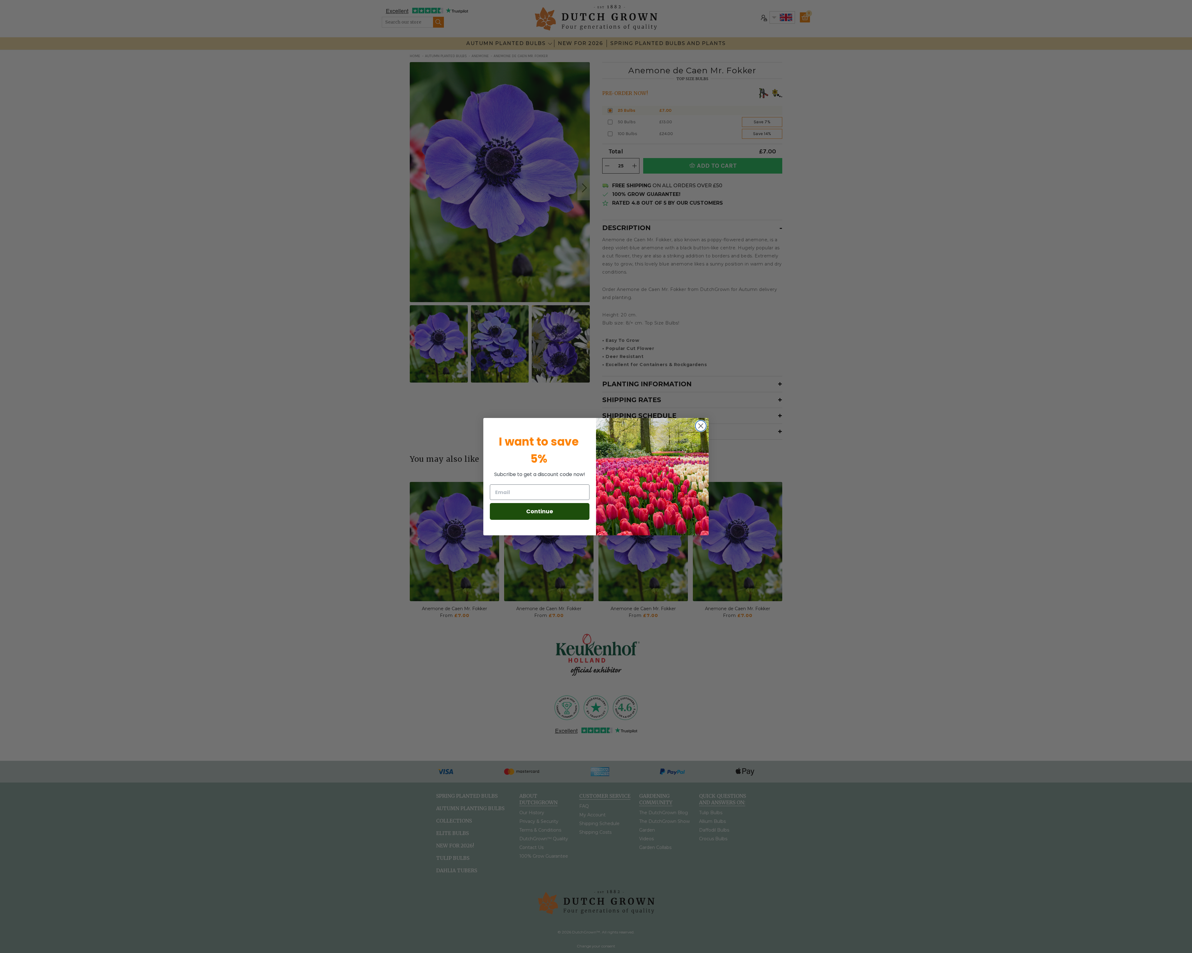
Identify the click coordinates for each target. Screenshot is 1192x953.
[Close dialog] (700, 425)
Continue (539, 511)
